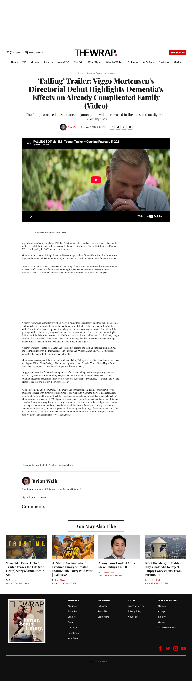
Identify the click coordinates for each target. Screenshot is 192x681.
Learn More (103, 616)
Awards (48, 62)
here (60, 464)
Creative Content (95, 73)
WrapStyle (94, 62)
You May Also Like (96, 526)
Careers (71, 622)
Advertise (72, 611)
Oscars (161, 622)
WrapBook (73, 638)
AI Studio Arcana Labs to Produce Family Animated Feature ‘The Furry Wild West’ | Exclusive (72, 569)
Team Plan (103, 611)
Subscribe (178, 52)
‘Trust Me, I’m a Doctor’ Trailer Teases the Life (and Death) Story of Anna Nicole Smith (25, 569)
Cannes (162, 606)
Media (177, 62)
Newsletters (35, 52)
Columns (133, 62)
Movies (35, 62)
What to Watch (114, 62)
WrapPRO (63, 62)
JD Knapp (12, 580)
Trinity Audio (49, 232)
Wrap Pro (104, 600)
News (14, 62)
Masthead (72, 627)
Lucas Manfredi (107, 572)
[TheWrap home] (96, 53)
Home (80, 73)
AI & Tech (148, 62)
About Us (72, 606)
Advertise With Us (167, 627)
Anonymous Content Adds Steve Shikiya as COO (116, 565)
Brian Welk (72, 127)
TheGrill (78, 62)
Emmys (162, 616)
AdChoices (133, 616)
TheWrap (73, 600)
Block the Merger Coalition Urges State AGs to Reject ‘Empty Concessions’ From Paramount (163, 569)
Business (164, 62)
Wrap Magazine (168, 600)
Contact (71, 616)
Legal (131, 600)
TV (24, 62)
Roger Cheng (60, 580)
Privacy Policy (134, 611)
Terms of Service (136, 606)
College (161, 611)
